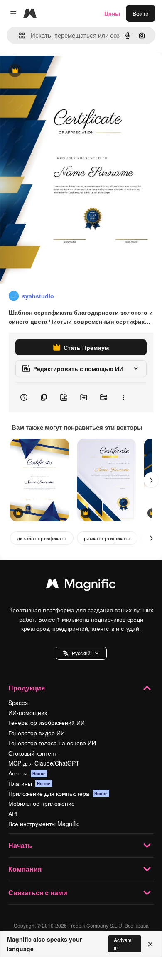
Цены (112, 13)
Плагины (29, 783)
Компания (25, 869)
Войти (141, 13)
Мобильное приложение (41, 803)
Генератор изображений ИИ (46, 722)
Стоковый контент (32, 753)
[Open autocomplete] (18, 35)
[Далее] (151, 480)
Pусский (81, 653)
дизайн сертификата (41, 538)
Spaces (18, 702)
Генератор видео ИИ (36, 733)
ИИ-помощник (27, 712)
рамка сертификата (107, 538)
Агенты (27, 773)
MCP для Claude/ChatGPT (43, 763)
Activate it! (123, 943)
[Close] (150, 944)
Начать (20, 845)
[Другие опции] (123, 397)
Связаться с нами (37, 892)
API (12, 813)
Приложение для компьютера (58, 793)
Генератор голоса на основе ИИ (52, 743)
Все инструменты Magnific (43, 823)
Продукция (26, 688)
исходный (56, 71)
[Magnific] (81, 585)
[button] (81, 653)
